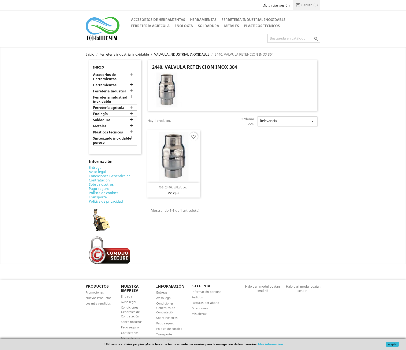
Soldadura (208, 25)
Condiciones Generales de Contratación (109, 178)
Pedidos (197, 297)
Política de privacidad (106, 201)
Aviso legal (97, 171)
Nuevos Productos (98, 298)
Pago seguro (99, 188)
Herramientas (203, 19)
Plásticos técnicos (262, 25)
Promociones (95, 292)
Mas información (270, 344)
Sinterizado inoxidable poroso (112, 140)
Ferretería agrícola (150, 25)
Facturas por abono (205, 303)
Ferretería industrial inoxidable (253, 19)
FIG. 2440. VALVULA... (173, 187)
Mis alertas (199, 314)
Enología (184, 25)
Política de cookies (103, 193)
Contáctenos (130, 333)
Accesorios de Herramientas (158, 19)
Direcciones (200, 308)
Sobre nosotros (101, 184)
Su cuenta (201, 286)
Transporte (98, 197)
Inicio (98, 67)
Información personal (207, 292)
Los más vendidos (98, 303)
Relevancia (287, 121)
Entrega (95, 167)
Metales (231, 25)
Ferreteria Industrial (110, 91)
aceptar (392, 344)
